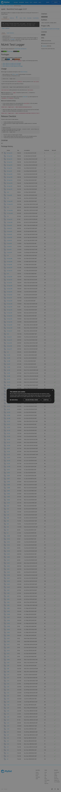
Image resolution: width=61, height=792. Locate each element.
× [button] (52, 390)
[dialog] (30, 396)
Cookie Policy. (47, 396)
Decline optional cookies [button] (31, 399)
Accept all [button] (46, 399)
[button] (14, 399)
